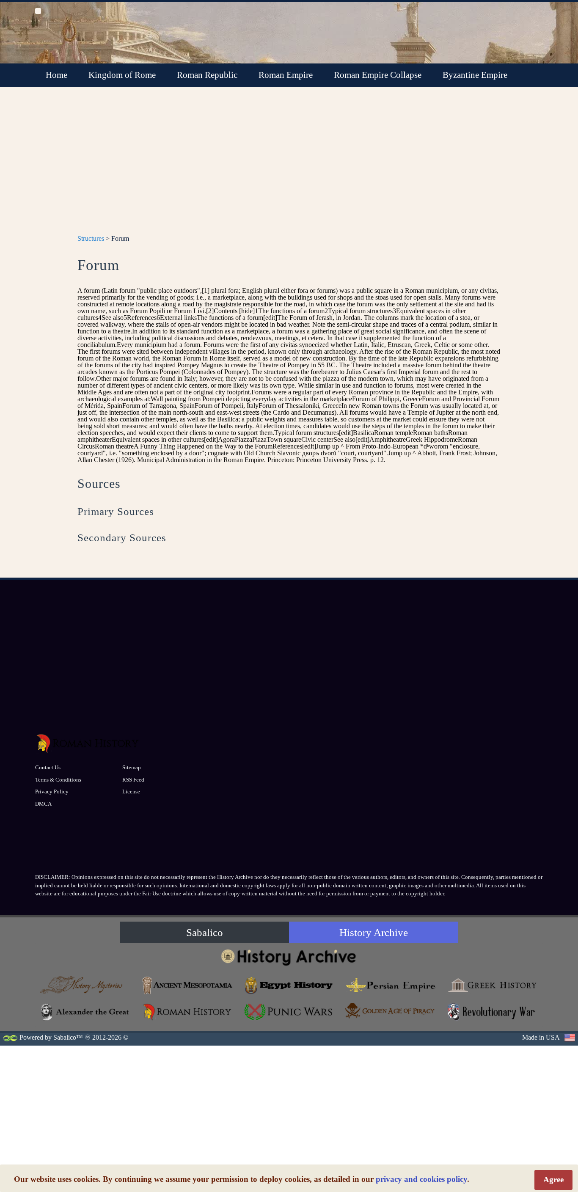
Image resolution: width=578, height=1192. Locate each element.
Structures (90, 238)
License (131, 791)
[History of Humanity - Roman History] (187, 1012)
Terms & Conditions (58, 779)
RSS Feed (133, 779)
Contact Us (48, 767)
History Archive (373, 932)
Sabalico (204, 932)
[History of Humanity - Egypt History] (289, 985)
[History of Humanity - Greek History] (492, 985)
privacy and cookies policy (421, 1179)
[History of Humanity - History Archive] (289, 957)
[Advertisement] (289, 165)
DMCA (43, 804)
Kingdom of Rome (122, 75)
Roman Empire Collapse (377, 75)
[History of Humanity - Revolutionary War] (492, 1012)
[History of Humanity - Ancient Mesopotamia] (187, 985)
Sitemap (131, 767)
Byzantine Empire (475, 75)
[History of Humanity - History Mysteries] (86, 985)
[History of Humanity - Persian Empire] (390, 985)
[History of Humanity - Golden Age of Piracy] (390, 1011)
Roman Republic (207, 75)
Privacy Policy (52, 791)
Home (56, 75)
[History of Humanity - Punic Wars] (289, 1012)
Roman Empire (286, 75)
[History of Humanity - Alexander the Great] (86, 1012)
